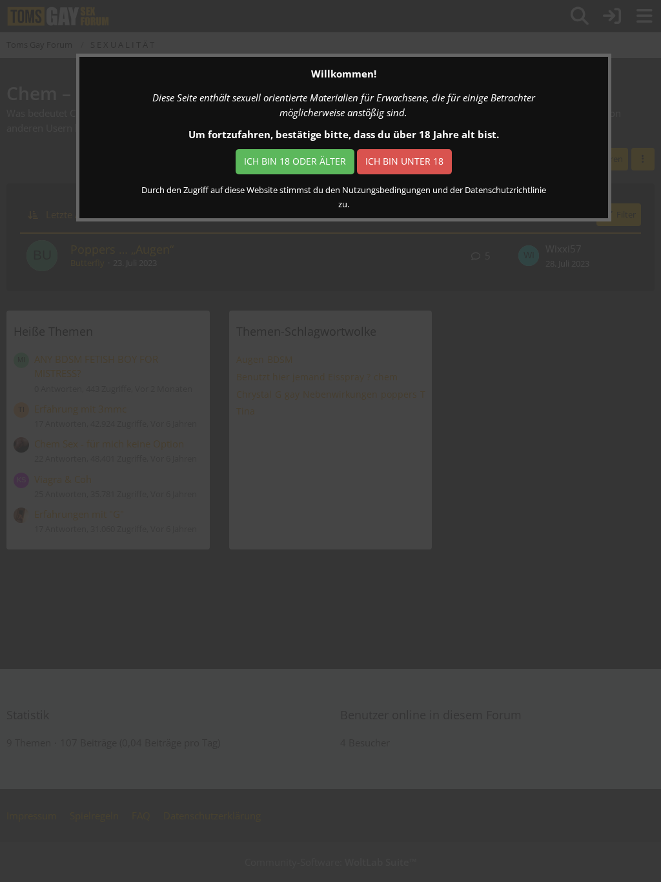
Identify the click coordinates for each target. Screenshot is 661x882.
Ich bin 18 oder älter (295, 161)
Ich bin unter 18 (404, 161)
